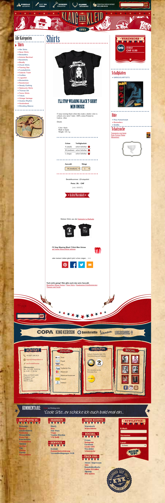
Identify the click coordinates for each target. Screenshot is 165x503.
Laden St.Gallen (92, 469)
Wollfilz (116, 125)
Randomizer (24, 83)
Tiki (21, 448)
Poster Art (23, 437)
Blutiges (22, 428)
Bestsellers (23, 55)
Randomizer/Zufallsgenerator (86, 285)
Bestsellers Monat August (56, 285)
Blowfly (22, 62)
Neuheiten (23, 433)
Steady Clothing (25, 85)
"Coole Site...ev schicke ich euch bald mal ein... (84, 412)
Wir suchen (90, 474)
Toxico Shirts (24, 93)
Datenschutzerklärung (60, 451)
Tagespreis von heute (118, 133)
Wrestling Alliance (26, 106)
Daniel (46, 408)
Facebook (89, 444)
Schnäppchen (25, 441)
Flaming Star (24, 67)
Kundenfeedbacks (92, 467)
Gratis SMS (90, 447)
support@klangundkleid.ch (34, 359)
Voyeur (22, 452)
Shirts (21, 45)
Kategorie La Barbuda (86, 219)
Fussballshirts (24, 70)
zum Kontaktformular (32, 363)
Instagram (89, 442)
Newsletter (89, 449)
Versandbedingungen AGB (62, 453)
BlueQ (53, 426)
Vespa (53, 433)
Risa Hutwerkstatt (121, 120)
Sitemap (22, 444)
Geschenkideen (25, 431)
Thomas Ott (24, 91)
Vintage (22, 450)
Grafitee (22, 75)
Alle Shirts (23, 49)
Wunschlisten (25, 455)
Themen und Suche (54, 287)
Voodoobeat (24, 103)
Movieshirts (23, 80)
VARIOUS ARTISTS (122, 77)
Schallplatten (119, 73)
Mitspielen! (115, 137)
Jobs (87, 465)
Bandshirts (23, 60)
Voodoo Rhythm (25, 101)
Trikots (21, 96)
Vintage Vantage (25, 98)
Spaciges (23, 446)
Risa (53, 428)
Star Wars (55, 431)
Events (87, 440)
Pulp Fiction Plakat (118, 135)
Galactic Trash (25, 73)
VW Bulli (55, 437)
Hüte (114, 115)
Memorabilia (24, 435)
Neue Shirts (24, 52)
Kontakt (54, 449)
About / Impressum (93, 463)
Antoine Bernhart (26, 57)
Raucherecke (25, 439)
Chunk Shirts (24, 65)
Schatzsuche (118, 129)
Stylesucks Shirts (26, 88)
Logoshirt (23, 78)
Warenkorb (90, 426)
